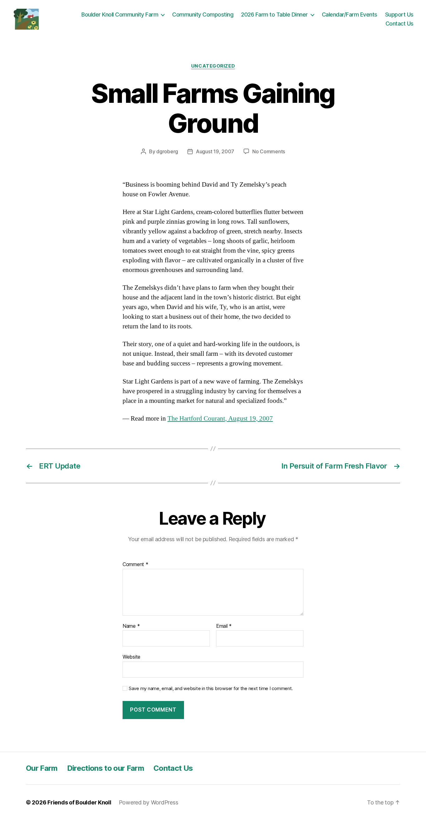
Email (224, 626)
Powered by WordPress (148, 802)
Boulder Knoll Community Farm (119, 14)
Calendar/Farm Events (349, 14)
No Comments (268, 151)
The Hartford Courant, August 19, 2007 (220, 418)
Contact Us (399, 23)
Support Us (399, 14)
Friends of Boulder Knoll (79, 802)
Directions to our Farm (105, 768)
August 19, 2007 (215, 151)
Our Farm (42, 768)
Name (131, 626)
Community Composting (202, 14)
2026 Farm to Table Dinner (274, 14)
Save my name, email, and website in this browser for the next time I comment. (211, 688)
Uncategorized (213, 66)
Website (131, 657)
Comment (135, 564)
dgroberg (167, 151)
